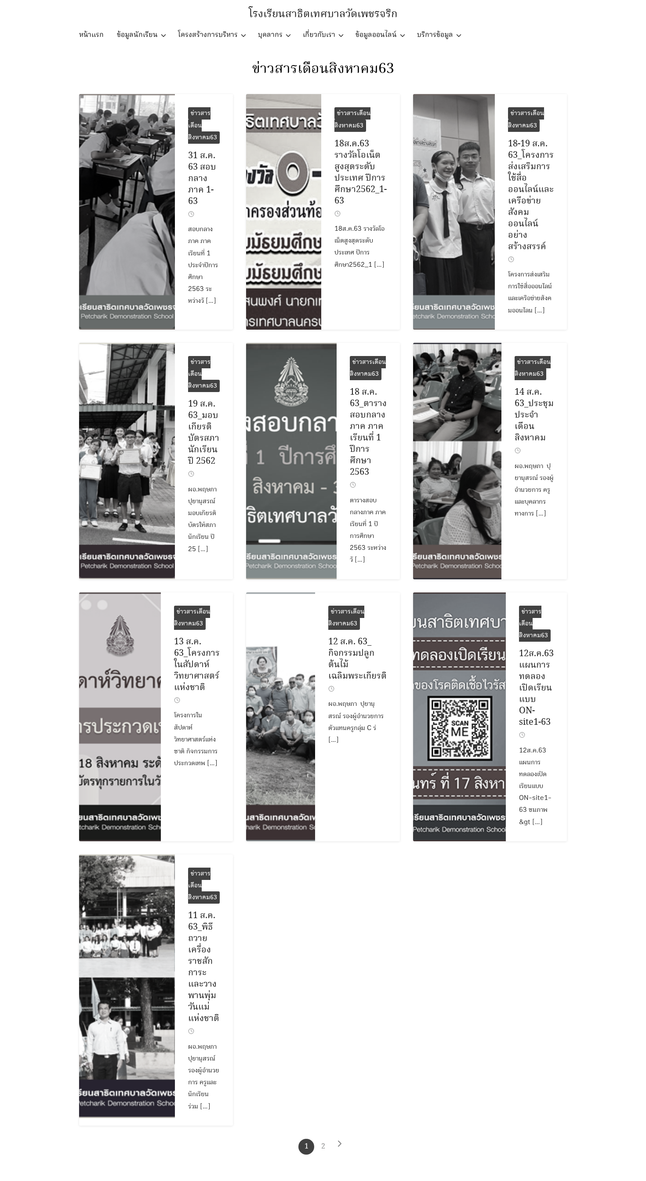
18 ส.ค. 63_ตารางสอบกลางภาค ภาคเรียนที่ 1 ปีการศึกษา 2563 (368, 432)
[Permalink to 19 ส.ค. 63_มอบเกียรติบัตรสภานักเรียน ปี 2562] (127, 461)
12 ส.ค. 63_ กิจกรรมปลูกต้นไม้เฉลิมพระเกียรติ (357, 659)
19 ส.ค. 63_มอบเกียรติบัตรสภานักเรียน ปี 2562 (203, 432)
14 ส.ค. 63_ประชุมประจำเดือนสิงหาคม (534, 415)
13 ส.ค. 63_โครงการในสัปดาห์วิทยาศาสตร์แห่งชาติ (197, 664)
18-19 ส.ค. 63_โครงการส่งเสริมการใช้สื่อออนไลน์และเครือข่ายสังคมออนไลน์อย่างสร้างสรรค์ (531, 195)
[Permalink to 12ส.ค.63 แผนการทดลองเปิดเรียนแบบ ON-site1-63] (459, 716)
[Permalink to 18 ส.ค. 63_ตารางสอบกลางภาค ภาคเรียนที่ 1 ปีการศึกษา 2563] (291, 461)
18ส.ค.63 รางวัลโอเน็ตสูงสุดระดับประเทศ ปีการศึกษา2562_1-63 (360, 172)
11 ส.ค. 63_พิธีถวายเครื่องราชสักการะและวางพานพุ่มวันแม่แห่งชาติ (203, 967)
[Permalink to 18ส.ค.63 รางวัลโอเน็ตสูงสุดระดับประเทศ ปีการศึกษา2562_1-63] (283, 211)
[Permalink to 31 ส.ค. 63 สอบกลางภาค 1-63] (127, 211)
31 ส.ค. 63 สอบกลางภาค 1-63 (202, 178)
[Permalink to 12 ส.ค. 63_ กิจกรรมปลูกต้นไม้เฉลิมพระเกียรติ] (280, 716)
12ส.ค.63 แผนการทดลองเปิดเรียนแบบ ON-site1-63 (536, 688)
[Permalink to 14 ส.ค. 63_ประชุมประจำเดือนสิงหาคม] (457, 461)
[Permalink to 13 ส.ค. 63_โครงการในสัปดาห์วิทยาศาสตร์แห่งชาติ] (120, 716)
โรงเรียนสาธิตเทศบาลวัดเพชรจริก (323, 14)
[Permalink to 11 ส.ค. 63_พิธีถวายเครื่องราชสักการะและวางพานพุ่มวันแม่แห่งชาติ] (127, 990)
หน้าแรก (91, 34)
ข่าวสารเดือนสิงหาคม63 (323, 69)
